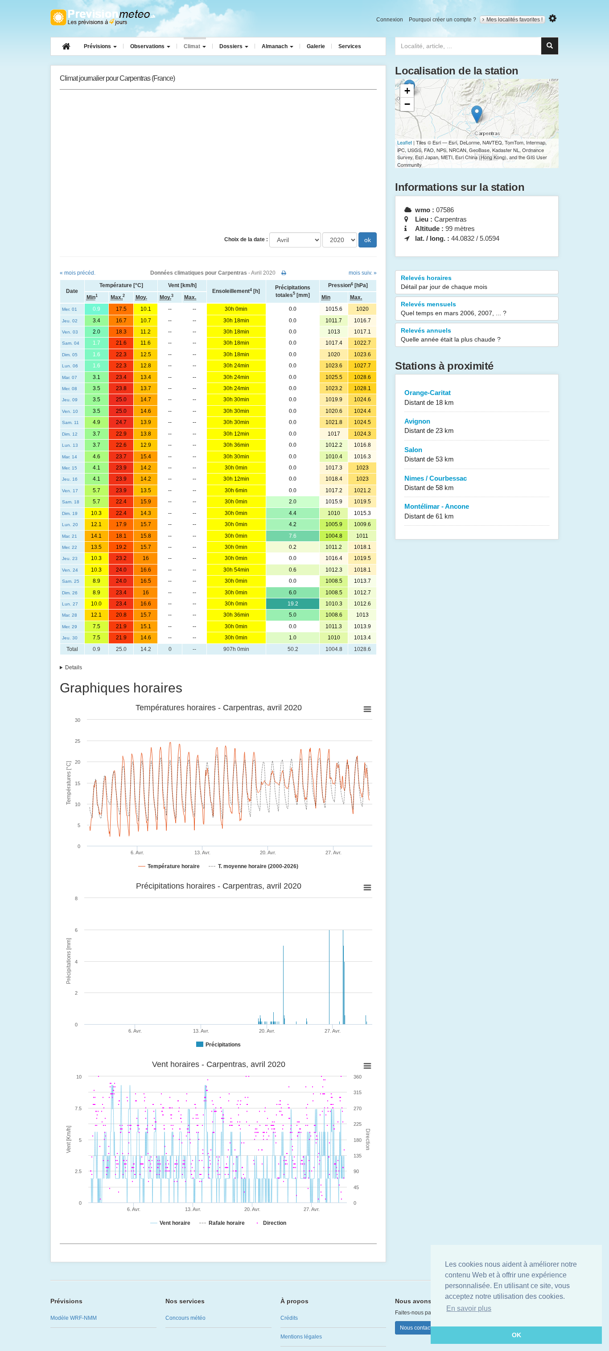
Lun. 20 (70, 524)
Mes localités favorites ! (514, 19)
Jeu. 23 (70, 558)
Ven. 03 (70, 332)
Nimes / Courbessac (435, 482)
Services (349, 46)
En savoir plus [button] (468, 1308)
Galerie (316, 46)
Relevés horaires (444, 282)
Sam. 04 (70, 343)
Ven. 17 (70, 490)
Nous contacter (418, 1328)
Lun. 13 (70, 445)
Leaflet (404, 142)
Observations (148, 46)
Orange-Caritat (429, 397)
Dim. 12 (70, 434)
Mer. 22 (69, 547)
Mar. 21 (69, 536)
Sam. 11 (70, 422)
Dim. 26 (70, 592)
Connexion (389, 19)
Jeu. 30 (70, 637)
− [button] (407, 104)
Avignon (429, 425)
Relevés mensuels (453, 309)
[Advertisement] (218, 161)
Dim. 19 (70, 513)
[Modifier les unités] (552, 18)
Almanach (275, 46)
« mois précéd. (77, 273)
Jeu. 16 (70, 479)
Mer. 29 (69, 626)
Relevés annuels (451, 335)
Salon (429, 454)
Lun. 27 (70, 603)
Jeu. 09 (70, 399)
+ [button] (407, 90)
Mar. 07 (69, 377)
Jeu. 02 (70, 320)
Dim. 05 (70, 354)
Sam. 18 (70, 501)
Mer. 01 (69, 309)
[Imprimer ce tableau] (283, 273)
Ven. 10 (70, 411)
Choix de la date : (246, 239)
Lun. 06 (70, 365)
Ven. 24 (70, 570)
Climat (193, 46)
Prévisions (98, 46)
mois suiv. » (363, 273)
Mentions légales (301, 1337)
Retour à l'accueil (102, 17)
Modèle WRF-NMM (73, 1318)
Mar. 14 (69, 456)
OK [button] (516, 1335)
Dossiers (231, 46)
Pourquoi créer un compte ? (442, 19)
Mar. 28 (69, 615)
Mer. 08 (69, 388)
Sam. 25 (70, 581)
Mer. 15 (69, 467)
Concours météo (185, 1318)
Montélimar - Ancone (436, 511)
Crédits (289, 1318)
